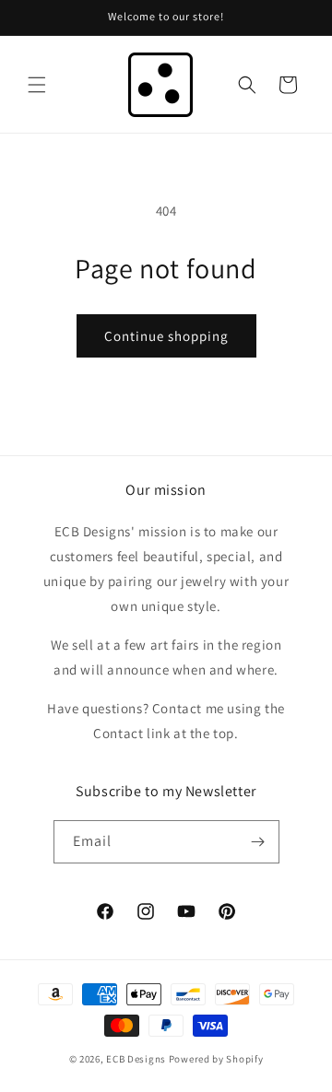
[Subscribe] (258, 841)
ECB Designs (136, 1058)
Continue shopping (166, 336)
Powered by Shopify (216, 1058)
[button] (37, 85)
